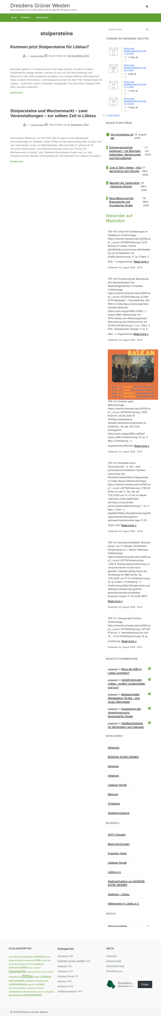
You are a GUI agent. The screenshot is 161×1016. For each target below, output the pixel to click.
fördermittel (14, 967)
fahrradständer (38, 964)
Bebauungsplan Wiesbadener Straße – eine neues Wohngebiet (124, 698)
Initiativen (113, 775)
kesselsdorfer (17, 971)
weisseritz (40, 991)
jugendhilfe (36, 967)
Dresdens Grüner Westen (40, 5)
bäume (11, 960)
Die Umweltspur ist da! (122, 136)
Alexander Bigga (37, 56)
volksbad (41, 988)
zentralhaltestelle (32, 994)
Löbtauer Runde (117, 784)
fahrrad (29, 964)
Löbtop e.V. (114, 872)
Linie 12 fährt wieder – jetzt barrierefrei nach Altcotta (125, 169)
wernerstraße (15, 995)
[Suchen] (147, 29)
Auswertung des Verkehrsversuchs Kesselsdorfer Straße (124, 712)
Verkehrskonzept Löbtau (17, 988)
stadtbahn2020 (43, 981)
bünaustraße (19, 960)
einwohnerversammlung (17, 964)
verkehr (40, 984)
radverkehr (29, 981)
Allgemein (113, 747)
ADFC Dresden (117, 834)
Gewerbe (113, 766)
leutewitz (50, 972)
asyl (10, 956)
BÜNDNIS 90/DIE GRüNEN (123, 756)
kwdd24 (44, 972)
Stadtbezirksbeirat (118, 813)
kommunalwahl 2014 (33, 972)
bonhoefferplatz (26, 957)
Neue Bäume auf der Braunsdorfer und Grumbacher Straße (121, 202)
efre (49, 960)
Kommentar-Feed (115, 966)
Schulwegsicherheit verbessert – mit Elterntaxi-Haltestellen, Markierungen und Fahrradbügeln (125, 153)
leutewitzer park (15, 977)
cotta (37, 959)
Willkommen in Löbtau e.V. (123, 903)
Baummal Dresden (119, 844)
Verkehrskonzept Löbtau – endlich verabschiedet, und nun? (127, 683)
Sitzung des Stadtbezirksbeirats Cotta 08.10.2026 (135, 68)
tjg (35, 984)
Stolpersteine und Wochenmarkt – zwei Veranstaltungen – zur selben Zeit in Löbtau (53, 113)
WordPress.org (114, 971)
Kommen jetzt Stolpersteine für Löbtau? (49, 46)
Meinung (113, 794)
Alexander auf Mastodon (119, 218)
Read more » (141, 261)
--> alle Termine (113, 115)
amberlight (112, 669)
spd (35, 981)
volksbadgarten (15, 991)
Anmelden (111, 956)
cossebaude (29, 960)
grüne (30, 967)
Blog (14, 17)
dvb (45, 960)
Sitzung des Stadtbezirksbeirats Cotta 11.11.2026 (135, 84)
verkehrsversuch (32, 988)
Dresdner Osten (117, 853)
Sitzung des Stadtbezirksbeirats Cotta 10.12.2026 (135, 101)
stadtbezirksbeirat (18, 984)
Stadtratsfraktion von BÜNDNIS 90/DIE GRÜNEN (126, 883)
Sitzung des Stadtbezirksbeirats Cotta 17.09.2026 (135, 51)
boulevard (38, 956)
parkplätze (19, 980)
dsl (42, 960)
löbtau (27, 976)
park (11, 980)
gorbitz (23, 967)
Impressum (42, 17)
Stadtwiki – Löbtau (118, 894)
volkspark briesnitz (29, 991)
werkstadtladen (49, 991)
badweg (16, 957)
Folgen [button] (145, 984)
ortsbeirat (45, 976)
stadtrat (30, 984)
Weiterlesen (16, 93)
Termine (25, 17)
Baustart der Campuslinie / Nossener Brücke (124, 184)
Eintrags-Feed (113, 961)
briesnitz (47, 957)
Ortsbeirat (114, 803)
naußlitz (36, 977)
